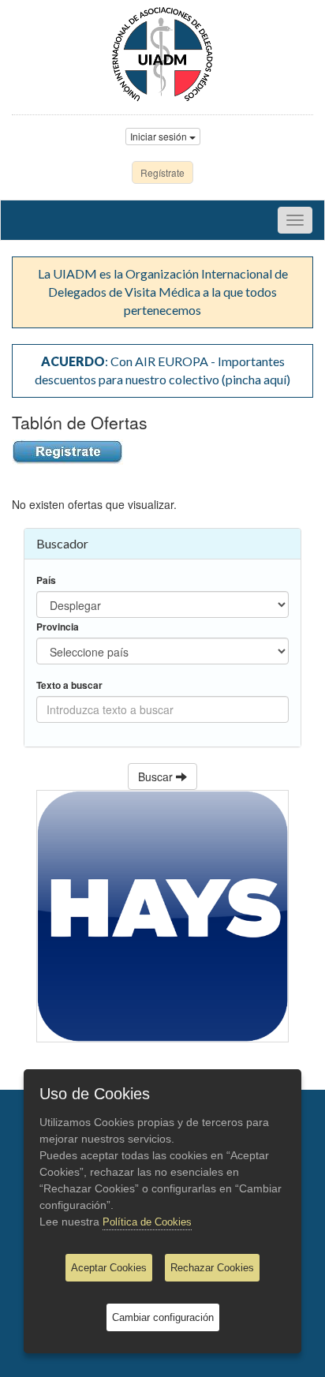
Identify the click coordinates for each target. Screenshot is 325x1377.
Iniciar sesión (159, 136)
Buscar (157, 776)
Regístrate (162, 172)
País (46, 580)
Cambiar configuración (163, 1317)
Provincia (57, 627)
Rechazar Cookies (212, 1268)
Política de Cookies (147, 1222)
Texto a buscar (69, 685)
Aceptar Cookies (109, 1268)
